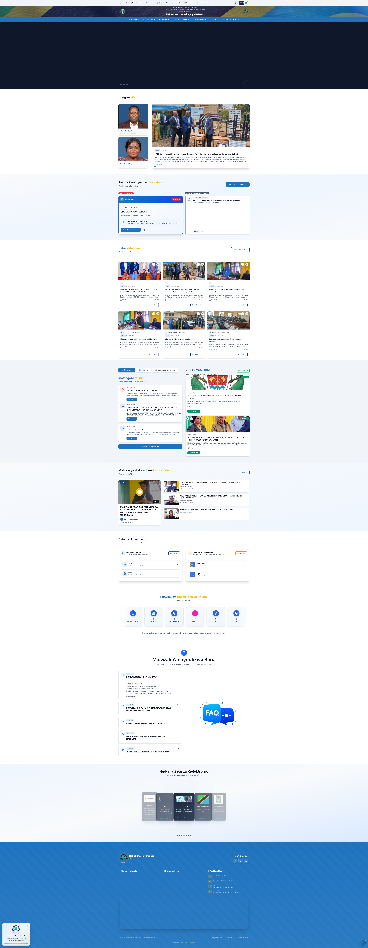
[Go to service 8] (190, 841)
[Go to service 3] (181, 841)
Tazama (132, 402)
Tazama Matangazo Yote (150, 452)
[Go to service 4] (183, 841)
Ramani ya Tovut (243, 943)
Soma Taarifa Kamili (130, 235)
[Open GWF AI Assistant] (363, 943)
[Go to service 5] (185, 841)
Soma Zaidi (158, 170)
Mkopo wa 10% (163, 3)
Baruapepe (189, 3)
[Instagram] (246, 866)
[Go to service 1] (177, 841)
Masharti (229, 943)
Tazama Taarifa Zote (238, 190)
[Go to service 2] (179, 841)
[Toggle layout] (27, 924)
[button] (150, 690)
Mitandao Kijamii (137, 3)
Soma (196, 237)
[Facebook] (235, 866)
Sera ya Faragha (216, 943)
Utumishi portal (203, 3)
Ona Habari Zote (240, 255)
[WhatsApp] (240, 866)
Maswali (124, 3)
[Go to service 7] (188, 841)
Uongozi (150, 3)
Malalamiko (177, 3)
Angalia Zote (242, 373)
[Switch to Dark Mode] (236, 3)
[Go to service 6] (186, 841)
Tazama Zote (174, 559)
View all (244, 478)
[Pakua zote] (174, 569)
